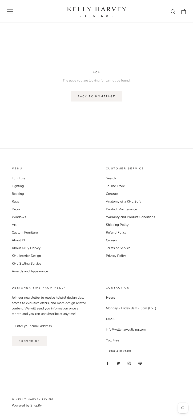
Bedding (18, 193)
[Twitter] (118, 363)
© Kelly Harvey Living (33, 399)
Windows (19, 217)
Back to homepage (96, 96)
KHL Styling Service (26, 263)
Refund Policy (116, 232)
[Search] (173, 11)
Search (111, 178)
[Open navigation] (10, 11)
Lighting (18, 186)
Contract (112, 193)
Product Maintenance (121, 209)
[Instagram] (129, 363)
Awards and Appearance (30, 271)
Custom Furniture (25, 232)
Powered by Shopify (27, 405)
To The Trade (115, 186)
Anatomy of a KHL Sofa (123, 201)
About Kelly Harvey (26, 248)
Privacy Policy (116, 256)
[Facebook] (107, 363)
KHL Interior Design (26, 256)
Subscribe (29, 341)
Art (14, 225)
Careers (111, 240)
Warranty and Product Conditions (130, 217)
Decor (16, 209)
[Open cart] (183, 11)
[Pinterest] (140, 363)
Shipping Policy (117, 225)
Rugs (15, 201)
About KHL (20, 240)
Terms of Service (118, 248)
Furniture (18, 178)
